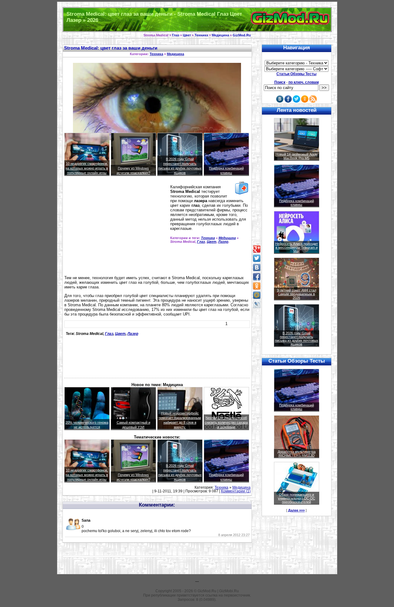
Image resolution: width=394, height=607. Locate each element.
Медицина (220, 35)
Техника (201, 35)
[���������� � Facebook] (256, 276)
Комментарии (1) (236, 491)
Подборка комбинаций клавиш (296, 202)
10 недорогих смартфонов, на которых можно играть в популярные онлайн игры (87, 168)
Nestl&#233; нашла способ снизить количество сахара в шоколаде (226, 422)
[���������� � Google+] (256, 249)
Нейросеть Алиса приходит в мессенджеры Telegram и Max (296, 247)
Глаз (175, 35)
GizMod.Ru (242, 35)
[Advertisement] (116, 228)
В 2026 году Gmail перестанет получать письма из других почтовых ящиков (296, 338)
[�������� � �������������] (256, 286)
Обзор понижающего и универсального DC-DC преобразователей (296, 498)
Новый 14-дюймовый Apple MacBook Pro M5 (296, 156)
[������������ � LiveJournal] (256, 304)
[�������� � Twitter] (256, 258)
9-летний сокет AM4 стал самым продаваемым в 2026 (296, 293)
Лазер (223, 241)
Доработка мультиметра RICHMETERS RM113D (297, 453)
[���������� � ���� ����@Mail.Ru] (256, 295)
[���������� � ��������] (256, 267)
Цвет (187, 35)
